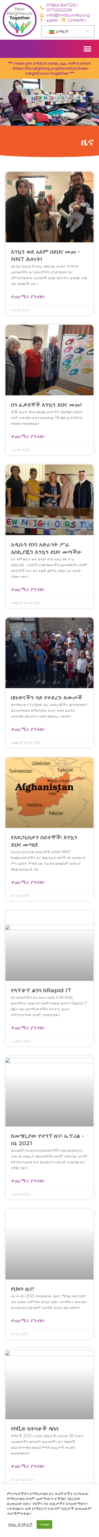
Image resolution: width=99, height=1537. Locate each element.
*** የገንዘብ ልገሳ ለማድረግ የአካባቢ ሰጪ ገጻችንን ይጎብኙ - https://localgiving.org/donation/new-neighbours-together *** (49, 68)
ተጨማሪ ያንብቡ (28, 296)
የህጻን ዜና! (22, 1288)
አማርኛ (61, 31)
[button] (87, 49)
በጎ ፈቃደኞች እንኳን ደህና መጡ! (46, 404)
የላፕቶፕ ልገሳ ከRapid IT (41, 990)
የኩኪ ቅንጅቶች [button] (20, 1524)
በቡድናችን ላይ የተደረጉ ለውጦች (46, 697)
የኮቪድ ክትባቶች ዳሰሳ (35, 1428)
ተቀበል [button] (44, 1524)
